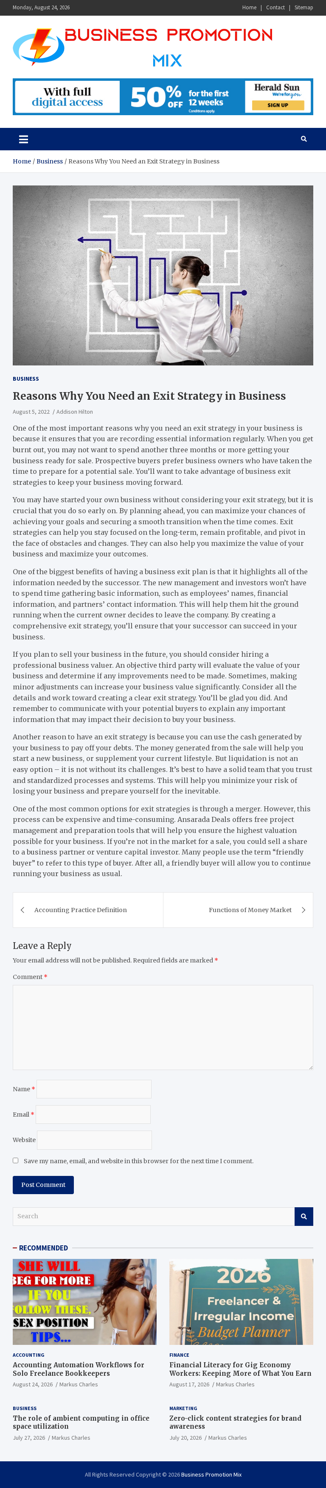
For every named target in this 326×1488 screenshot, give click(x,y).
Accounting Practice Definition (80, 910)
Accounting (29, 1355)
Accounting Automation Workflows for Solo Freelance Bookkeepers (78, 1369)
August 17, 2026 (189, 1384)
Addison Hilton (74, 411)
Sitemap (304, 7)
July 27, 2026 (29, 1437)
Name (24, 1089)
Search (304, 1216)
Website (24, 1140)
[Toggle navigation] (23, 139)
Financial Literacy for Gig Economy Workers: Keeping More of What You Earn (240, 1369)
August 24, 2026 (33, 1384)
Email (23, 1114)
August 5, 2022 (31, 411)
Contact (275, 7)
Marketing (183, 1408)
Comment (30, 977)
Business (26, 378)
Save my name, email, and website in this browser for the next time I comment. (138, 1161)
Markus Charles (78, 1384)
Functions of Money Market (250, 910)
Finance (179, 1355)
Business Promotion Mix (211, 1474)
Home (249, 7)
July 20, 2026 (185, 1437)
